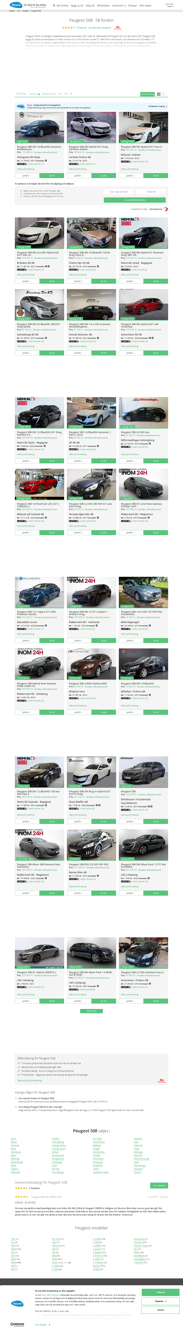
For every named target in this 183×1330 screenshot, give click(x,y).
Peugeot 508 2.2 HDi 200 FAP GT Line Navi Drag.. (90, 505)
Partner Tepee (141, 1245)
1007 (13, 1239)
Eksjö (13, 1148)
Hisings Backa (59, 1145)
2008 (13, 1249)
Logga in (170, 6)
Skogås (96, 1148)
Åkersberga (139, 1165)
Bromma (15, 1145)
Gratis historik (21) (88, 521)
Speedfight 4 (140, 1259)
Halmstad (15, 1172)
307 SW (56, 1239)
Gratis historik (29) (140, 447)
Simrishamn (99, 1142)
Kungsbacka (58, 1158)
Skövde (96, 1155)
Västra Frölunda (141, 1158)
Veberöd (138, 1145)
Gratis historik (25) (88, 341)
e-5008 (96, 1245)
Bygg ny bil (77, 5)
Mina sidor (169, 4)
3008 (13, 1262)
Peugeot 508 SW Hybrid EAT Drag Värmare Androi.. (88, 148)
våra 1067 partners (51, 1295)
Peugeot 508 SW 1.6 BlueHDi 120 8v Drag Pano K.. (89, 254)
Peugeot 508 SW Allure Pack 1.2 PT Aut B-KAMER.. (143, 865)
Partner (138, 1242)
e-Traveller (98, 1262)
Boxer (55, 1262)
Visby (136, 1148)
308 (54, 1242)
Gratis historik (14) (36, 449)
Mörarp (55, 1168)
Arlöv (13, 1138)
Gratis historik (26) (140, 629)
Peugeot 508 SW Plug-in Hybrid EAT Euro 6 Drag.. (90, 792)
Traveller (138, 1262)
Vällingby (138, 1152)
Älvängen (138, 1168)
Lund (54, 1165)
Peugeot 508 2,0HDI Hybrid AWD (88, 683)
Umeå (96, 1168)
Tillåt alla (160, 1292)
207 (13, 1255)
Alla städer (146, 5)
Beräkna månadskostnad (45, 152)
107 (13, 1242)
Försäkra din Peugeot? (100, 27)
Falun (13, 1155)
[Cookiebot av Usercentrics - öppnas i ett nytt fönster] (17, 1325)
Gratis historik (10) (140, 341)
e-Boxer (97, 1249)
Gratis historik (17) (36, 164)
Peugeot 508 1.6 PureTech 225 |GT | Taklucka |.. (38, 505)
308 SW (56, 1245)
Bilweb (12, 11)
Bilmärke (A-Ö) (49, 93)
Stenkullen (98, 1158)
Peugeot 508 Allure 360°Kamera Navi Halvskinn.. (38, 865)
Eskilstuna (16, 1152)
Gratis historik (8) (139, 269)
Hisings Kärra (58, 1148)
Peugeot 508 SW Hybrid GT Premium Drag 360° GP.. (142, 254)
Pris (60, 93)
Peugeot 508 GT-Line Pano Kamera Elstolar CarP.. (141, 505)
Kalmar (55, 1152)
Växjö (136, 1162)
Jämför (25, 175)
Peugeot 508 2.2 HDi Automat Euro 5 (142, 972)
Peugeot (25, 11)
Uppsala (138, 1138)
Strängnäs (98, 1162)
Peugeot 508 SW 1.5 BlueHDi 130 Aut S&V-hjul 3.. (38, 792)
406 (54, 1249)
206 (13, 1252)
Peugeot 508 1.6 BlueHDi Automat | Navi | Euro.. (90, 433)
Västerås (138, 1155)
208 (13, 1259)
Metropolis (139, 1239)
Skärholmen (99, 1152)
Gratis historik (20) (36, 521)
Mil (66, 93)
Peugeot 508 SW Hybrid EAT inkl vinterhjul (139, 325)
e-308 (96, 1242)
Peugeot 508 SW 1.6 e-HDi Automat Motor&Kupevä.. (89, 325)
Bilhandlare (103, 5)
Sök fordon (62, 5)
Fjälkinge (15, 1158)
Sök (18, 11)
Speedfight (139, 1255)
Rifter (137, 1252)
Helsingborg (58, 1142)
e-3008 (96, 1239)
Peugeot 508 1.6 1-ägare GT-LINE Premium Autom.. (36, 613)
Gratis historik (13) (140, 161)
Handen (56, 1138)
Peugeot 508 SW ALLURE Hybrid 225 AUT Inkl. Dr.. (38, 254)
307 (13, 1269)
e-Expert (97, 1252)
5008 (54, 1259)
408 (54, 1255)
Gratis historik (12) (36, 987)
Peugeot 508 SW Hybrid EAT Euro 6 (141, 146)
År (71, 93)
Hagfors (15, 1168)
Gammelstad (17, 1162)
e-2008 (55, 1266)
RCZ (136, 1249)
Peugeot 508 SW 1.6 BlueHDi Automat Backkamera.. (39, 148)
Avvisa (161, 1310)
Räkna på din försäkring (30, 1080)
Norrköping (58, 1172)
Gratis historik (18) (36, 341)
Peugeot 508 (128, 791)
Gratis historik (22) (88, 269)
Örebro (137, 1172)
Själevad (97, 1145)
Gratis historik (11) (88, 164)
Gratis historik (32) (88, 879)
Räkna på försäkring (25, 169)
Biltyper (132, 5)
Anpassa (159, 1301)
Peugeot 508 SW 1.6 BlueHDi (137, 683)
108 (13, 1245)
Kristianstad (58, 1155)
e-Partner (98, 1255)
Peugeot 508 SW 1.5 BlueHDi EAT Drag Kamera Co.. (39, 433)
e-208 (55, 1269)
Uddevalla (97, 1165)
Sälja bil (90, 5)
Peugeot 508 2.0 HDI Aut (135, 432)
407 (54, 1252)
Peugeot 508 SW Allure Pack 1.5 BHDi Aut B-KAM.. (90, 973)
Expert (96, 1265)
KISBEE (96, 1269)
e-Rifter (97, 1259)
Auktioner (118, 5)
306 (13, 1265)
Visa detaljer (41, 1325)
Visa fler (91, 1011)
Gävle (13, 1165)
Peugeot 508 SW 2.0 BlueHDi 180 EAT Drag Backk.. (38, 325)
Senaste (33, 93)
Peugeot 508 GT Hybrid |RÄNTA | (36, 972)
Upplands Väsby (101, 1172)
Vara (136, 1142)
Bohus (14, 1142)
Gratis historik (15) (36, 881)
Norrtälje (97, 1138)
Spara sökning (147, 94)
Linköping (57, 1162)
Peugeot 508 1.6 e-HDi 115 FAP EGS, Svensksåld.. (142, 613)
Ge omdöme (159, 1185)
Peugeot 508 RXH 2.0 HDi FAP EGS (88, 864)
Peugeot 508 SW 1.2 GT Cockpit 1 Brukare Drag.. (88, 613)
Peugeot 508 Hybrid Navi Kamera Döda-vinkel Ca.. (36, 685)
